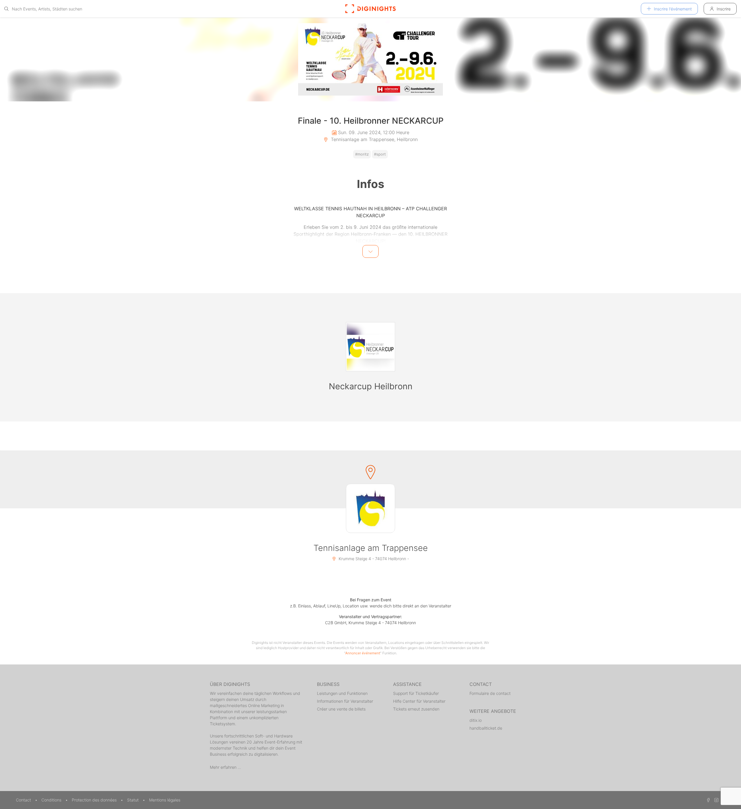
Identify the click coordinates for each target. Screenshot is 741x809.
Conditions (52, 799)
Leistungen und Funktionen (342, 693)
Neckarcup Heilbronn (370, 386)
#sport (380, 154)
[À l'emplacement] (370, 508)
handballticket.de (485, 728)
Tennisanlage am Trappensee (370, 548)
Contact (24, 799)
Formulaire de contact (490, 693)
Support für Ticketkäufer (416, 693)
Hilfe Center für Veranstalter (419, 701)
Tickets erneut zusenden (416, 708)
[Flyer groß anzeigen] (370, 59)
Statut (133, 799)
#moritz (362, 154)
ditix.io (475, 720)
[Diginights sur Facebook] (707, 799)
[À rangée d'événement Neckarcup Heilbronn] (370, 346)
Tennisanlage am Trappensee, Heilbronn (373, 139)
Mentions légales (164, 799)
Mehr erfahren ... (225, 767)
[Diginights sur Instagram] (715, 799)
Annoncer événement (362, 653)
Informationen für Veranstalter (345, 701)
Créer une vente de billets (341, 708)
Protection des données (95, 799)
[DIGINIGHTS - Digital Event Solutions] (370, 8)
